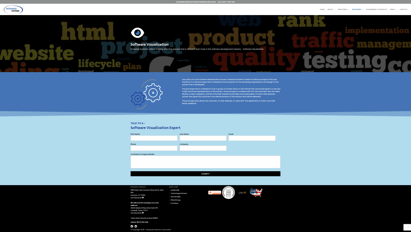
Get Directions (136, 198)
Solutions (356, 9)
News (392, 9)
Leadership (175, 190)
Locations (174, 203)
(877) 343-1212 (142, 222)
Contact (404, 9)
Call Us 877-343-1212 (226, 2)
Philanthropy (176, 200)
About (330, 9)
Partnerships (176, 197)
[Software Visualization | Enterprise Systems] (13, 9)
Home (322, 9)
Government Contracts (376, 9)
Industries (342, 9)
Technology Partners (179, 193)
